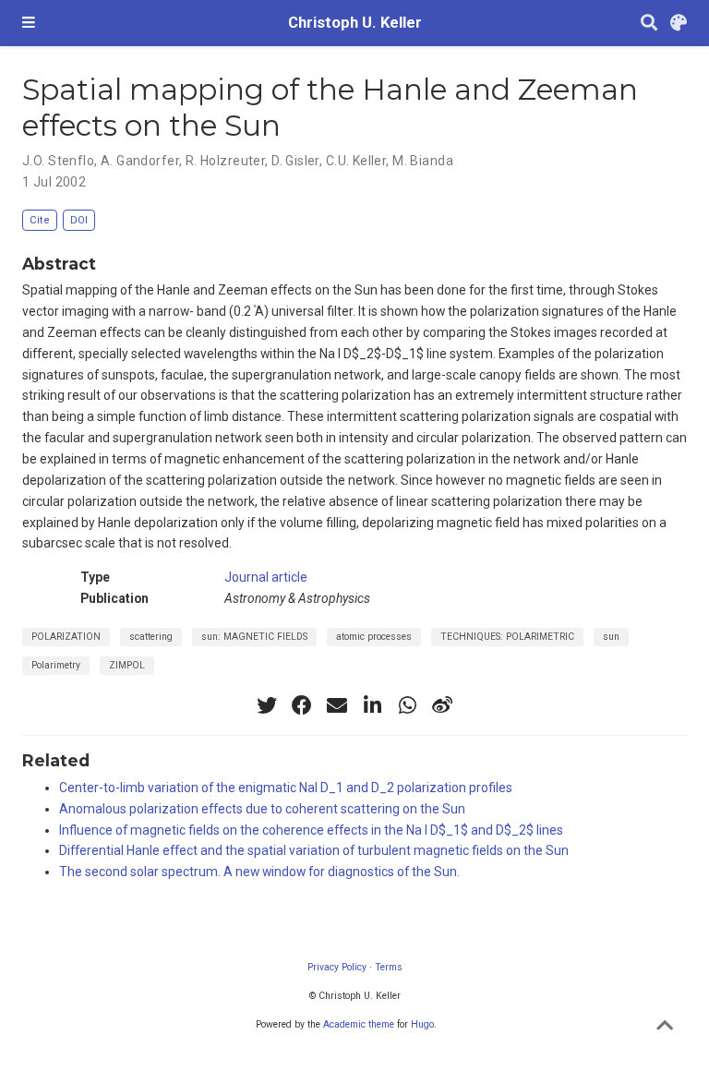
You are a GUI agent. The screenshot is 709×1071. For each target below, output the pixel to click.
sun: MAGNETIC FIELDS (254, 637)
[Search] (649, 23)
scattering (151, 637)
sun (611, 637)
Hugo (422, 1024)
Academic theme (358, 1024)
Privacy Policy (337, 967)
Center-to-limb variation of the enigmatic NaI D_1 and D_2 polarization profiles (285, 787)
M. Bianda (422, 160)
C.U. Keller (356, 160)
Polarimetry (55, 665)
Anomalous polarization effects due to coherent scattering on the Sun (262, 808)
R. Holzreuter (225, 160)
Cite (40, 220)
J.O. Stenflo (58, 160)
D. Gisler (295, 160)
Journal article (265, 577)
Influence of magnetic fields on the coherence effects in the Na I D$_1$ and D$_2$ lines (311, 830)
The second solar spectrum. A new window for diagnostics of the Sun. (259, 871)
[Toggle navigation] (28, 23)
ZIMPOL (127, 665)
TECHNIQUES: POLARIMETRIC (507, 637)
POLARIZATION (66, 637)
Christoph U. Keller (355, 22)
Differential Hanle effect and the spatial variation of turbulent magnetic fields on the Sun (314, 850)
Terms (389, 967)
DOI (79, 220)
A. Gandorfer (140, 160)
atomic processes (374, 637)
